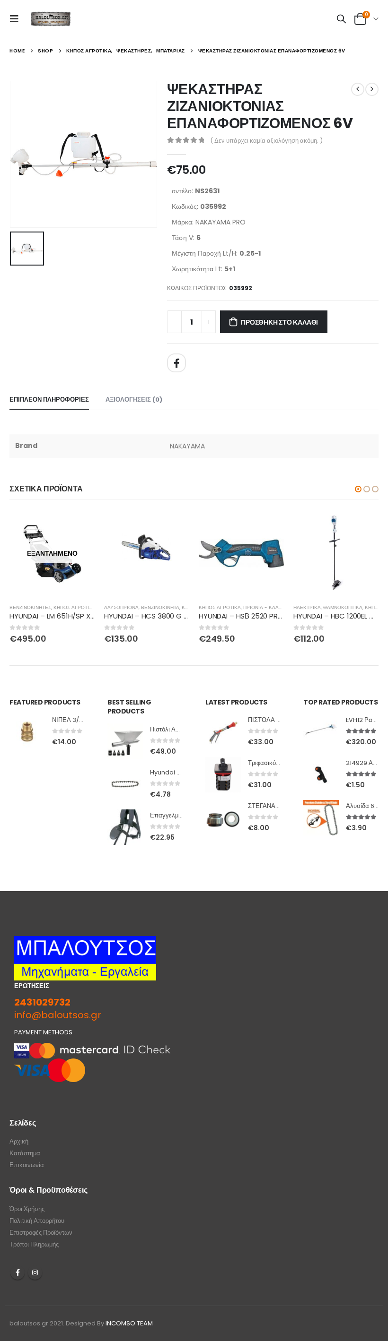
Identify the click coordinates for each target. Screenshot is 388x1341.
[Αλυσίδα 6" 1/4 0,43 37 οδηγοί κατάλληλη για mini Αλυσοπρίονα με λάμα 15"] (321, 817)
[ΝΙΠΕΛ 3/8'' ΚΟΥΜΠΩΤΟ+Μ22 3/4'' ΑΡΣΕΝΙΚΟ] (27, 731)
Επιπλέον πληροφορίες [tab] (49, 399)
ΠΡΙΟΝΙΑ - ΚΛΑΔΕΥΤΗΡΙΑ (273, 607)
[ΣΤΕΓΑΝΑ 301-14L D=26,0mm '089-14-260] (223, 817)
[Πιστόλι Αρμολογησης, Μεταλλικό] (125, 741)
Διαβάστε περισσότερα (79, 526)
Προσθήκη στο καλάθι (279, 322)
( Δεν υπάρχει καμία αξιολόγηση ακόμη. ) (266, 140)
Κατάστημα (24, 1153)
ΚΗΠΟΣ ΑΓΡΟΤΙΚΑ (74, 607)
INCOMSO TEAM (129, 1323)
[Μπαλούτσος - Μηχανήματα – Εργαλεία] (51, 19)
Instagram (35, 1272)
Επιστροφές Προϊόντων (40, 1232)
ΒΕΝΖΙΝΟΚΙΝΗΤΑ (160, 607)
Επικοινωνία (26, 1164)
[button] (358, 489)
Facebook (176, 362)
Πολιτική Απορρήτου (36, 1220)
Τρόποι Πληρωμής (34, 1244)
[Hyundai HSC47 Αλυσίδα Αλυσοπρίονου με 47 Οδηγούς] (125, 784)
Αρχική (18, 1141)
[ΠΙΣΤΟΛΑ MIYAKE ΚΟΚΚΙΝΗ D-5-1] (223, 731)
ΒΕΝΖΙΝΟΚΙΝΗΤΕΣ (30, 607)
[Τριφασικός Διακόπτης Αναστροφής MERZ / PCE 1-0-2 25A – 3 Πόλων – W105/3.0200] (223, 774)
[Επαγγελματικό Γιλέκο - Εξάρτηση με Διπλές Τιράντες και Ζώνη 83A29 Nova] (125, 827)
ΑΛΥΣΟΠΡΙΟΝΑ (121, 607)
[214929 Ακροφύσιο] (321, 774)
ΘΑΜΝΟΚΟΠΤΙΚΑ (342, 607)
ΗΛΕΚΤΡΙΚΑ (307, 607)
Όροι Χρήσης (26, 1208)
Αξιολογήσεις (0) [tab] (134, 399)
